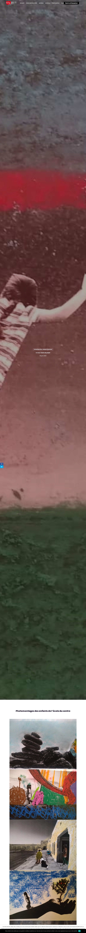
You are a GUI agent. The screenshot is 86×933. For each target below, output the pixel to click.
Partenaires (55, 3)
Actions (41, 3)
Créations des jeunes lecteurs (43, 349)
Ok (79, 930)
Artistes (47, 3)
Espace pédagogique (71, 3)
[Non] (84, 931)
